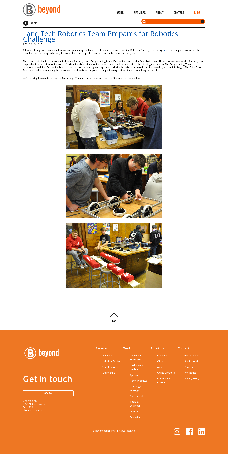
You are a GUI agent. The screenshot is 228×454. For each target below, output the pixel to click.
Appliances (135, 375)
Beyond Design (41, 11)
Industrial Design (111, 361)
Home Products (138, 380)
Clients (160, 361)
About (160, 12)
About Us (157, 348)
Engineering (108, 372)
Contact (179, 12)
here (165, 50)
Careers (188, 367)
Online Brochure (166, 372)
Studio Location (192, 361)
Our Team (162, 355)
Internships (190, 372)
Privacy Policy (191, 378)
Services (140, 12)
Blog (197, 12)
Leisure (134, 411)
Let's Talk (48, 393)
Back (33, 23)
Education (135, 417)
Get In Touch (191, 355)
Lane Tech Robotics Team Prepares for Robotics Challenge (100, 36)
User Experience (111, 367)
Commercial (136, 396)
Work (120, 12)
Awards (161, 367)
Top (114, 320)
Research (107, 355)
